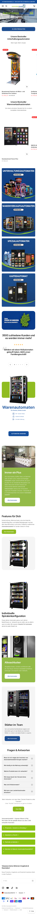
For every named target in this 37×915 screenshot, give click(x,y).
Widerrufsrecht (13, 910)
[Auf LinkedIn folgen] (17, 888)
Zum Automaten (9, 531)
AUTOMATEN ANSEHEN (18, 433)
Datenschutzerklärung (7, 908)
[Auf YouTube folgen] (7, 888)
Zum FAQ (18, 809)
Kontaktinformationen (27, 908)
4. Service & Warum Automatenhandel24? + (18, 850)
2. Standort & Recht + (11, 835)
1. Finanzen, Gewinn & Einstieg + (15, 828)
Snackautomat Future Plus (10, 159)
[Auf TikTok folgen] (12, 888)
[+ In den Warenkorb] (26, 86)
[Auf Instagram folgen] (3, 888)
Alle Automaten (12, 500)
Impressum (17, 908)
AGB (20, 910)
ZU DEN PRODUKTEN (18, 29)
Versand (6, 910)
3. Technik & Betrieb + (11, 842)
